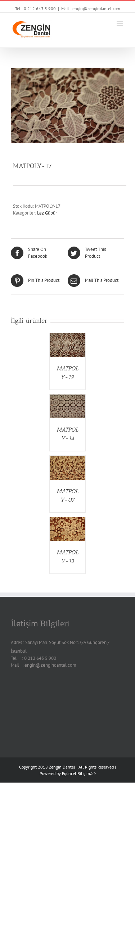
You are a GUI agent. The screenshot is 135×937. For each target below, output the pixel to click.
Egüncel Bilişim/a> (79, 773)
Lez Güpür (47, 213)
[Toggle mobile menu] (120, 23)
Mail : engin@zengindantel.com (90, 8)
